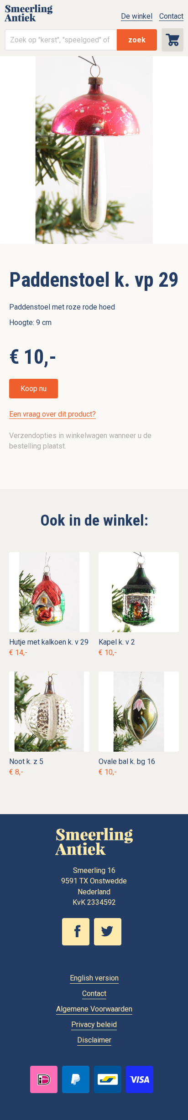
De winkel (136, 16)
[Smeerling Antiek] (28, 20)
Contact (171, 16)
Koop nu (34, 388)
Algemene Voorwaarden (94, 1009)
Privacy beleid (94, 1024)
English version (94, 978)
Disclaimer (94, 1040)
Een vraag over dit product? (52, 414)
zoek (137, 40)
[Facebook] (78, 943)
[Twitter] (110, 943)
